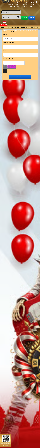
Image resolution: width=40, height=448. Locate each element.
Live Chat (17, 5)
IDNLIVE (4, 27)
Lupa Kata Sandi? (32, 4)
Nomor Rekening (9, 42)
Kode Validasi (8, 58)
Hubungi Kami (24, 5)
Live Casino (30, 27)
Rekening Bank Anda (8, 33)
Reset (20, 77)
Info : (5, 31)
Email (5, 50)
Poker (16, 27)
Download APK (10, 5)
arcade (10, 27)
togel (22, 27)
